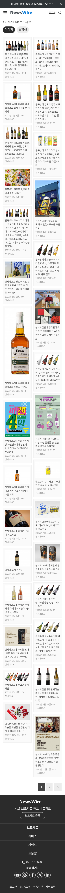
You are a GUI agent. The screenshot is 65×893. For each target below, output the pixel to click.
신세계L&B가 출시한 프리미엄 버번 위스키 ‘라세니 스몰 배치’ (17, 491)
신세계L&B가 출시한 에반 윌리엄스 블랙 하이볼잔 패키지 (17, 108)
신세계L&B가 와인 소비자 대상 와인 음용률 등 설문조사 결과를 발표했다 (47, 442)
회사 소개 (25, 886)
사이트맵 (50, 886)
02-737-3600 (34, 862)
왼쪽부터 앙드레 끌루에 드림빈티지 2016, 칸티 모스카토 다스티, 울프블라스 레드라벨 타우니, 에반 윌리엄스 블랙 (47, 112)
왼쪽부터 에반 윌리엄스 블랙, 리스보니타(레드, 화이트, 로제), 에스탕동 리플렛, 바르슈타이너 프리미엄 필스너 (47, 62)
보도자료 (32, 828)
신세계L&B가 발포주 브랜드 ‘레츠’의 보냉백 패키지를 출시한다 (47, 525)
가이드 (32, 845)
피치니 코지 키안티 (14, 570)
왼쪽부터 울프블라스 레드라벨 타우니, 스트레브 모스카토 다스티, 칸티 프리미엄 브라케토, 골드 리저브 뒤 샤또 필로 (47, 267)
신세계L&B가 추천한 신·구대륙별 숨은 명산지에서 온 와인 (47, 602)
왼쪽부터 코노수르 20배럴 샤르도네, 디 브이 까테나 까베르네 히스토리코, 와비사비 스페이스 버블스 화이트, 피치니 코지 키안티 (47, 644)
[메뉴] (4, 12)
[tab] (32, 828)
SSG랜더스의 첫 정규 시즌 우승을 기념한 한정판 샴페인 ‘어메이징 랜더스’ (17, 727)
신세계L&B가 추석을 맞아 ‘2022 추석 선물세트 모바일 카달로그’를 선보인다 (17, 653)
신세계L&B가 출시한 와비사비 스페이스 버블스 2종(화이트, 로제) (17, 608)
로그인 (13, 886)
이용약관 (38, 886)
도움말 (32, 853)
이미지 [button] (9, 29)
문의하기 (32, 868)
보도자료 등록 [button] (32, 815)
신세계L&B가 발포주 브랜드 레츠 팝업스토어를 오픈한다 (47, 224)
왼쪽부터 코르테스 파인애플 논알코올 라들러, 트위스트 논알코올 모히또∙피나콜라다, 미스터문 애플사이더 (47, 158)
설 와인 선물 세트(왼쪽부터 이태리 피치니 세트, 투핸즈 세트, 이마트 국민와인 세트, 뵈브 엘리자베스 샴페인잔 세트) (17, 62)
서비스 (32, 836)
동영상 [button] (23, 29)
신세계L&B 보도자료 (18, 22)
